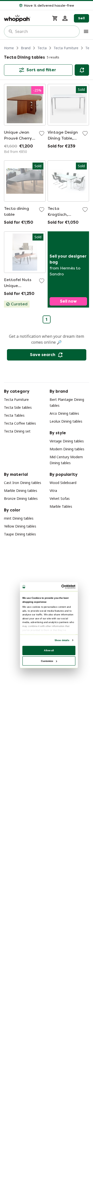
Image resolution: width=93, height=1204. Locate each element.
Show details (61, 640)
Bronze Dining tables (21, 498)
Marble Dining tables (20, 490)
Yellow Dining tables (20, 526)
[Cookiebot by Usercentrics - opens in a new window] (61, 587)
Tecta (42, 48)
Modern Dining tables (67, 449)
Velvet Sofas (60, 498)
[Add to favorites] (42, 133)
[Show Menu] (86, 31)
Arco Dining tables (64, 413)
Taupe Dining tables (20, 534)
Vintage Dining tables (67, 441)
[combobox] (45, 31)
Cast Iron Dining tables (22, 482)
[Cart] (55, 18)
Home (9, 48)
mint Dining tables (18, 518)
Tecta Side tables (18, 407)
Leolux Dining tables (66, 421)
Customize (47, 660)
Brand (26, 48)
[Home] (25, 18)
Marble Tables (61, 506)
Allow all (49, 650)
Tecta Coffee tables (20, 423)
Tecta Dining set (17, 431)
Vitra (53, 490)
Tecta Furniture (66, 48)
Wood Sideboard (63, 482)
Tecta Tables (14, 415)
